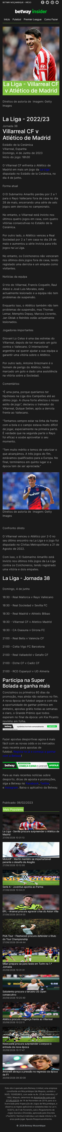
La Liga (44, 169)
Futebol (17, 19)
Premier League (33, 19)
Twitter (44, 783)
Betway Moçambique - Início (17, 2)
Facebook (32, 783)
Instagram (11, 787)
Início (7, 19)
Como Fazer (51, 19)
